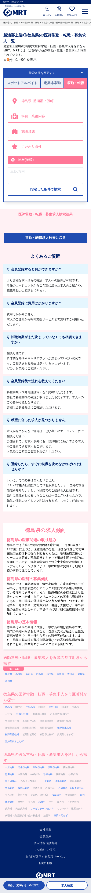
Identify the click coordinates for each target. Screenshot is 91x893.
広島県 (39, 674)
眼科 (82, 794)
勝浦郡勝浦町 (22, 714)
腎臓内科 (9, 774)
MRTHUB (45, 863)
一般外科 (46, 781)
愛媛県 (81, 674)
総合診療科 (11, 781)
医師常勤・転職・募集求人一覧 (39, 22)
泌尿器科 (57, 794)
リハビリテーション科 (42, 808)
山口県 (50, 674)
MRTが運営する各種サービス (45, 856)
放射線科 (9, 801)
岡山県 (29, 674)
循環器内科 (53, 767)
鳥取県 (8, 674)
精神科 (42, 801)
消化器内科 (23, 767)
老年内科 (47, 774)
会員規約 (45, 836)
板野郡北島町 (64, 727)
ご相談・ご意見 (45, 850)
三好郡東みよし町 (14, 741)
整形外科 (9, 788)
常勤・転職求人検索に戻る (45, 237)
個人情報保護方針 (45, 843)
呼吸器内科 (38, 767)
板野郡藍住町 (12, 734)
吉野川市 (53, 707)
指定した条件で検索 (45, 189)
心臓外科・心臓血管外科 (71, 788)
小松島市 (30, 707)
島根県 (18, 674)
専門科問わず (61, 815)
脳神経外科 (23, 788)
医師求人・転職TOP (13, 22)
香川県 (70, 674)
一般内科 (9, 767)
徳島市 (8, 707)
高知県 (8, 681)
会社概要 (45, 829)
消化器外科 (60, 781)
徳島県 (60, 674)
